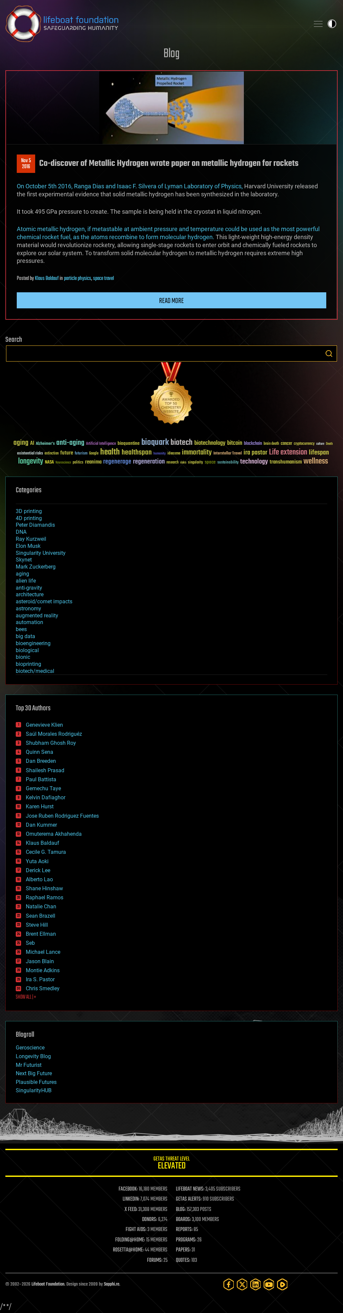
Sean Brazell (40, 916)
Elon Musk (28, 546)
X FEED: (131, 1209)
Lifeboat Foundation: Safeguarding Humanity (154, 23)
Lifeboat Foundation (47, 1284)
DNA (21, 532)
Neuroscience (63, 463)
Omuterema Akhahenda (54, 834)
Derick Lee (38, 870)
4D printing (29, 518)
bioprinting (28, 664)
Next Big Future (34, 1073)
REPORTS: (184, 1229)
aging (20, 443)
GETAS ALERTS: (189, 1199)
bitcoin (234, 443)
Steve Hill (37, 925)
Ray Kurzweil (31, 539)
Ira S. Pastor (40, 979)
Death (329, 444)
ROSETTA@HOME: (128, 1250)
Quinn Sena (39, 752)
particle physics (77, 278)
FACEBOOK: (128, 1189)
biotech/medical (35, 671)
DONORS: (149, 1219)
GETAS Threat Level (171, 1164)
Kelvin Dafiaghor (45, 797)
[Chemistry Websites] (171, 394)
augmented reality (37, 615)
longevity (30, 461)
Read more (171, 301)
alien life (26, 581)
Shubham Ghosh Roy (51, 743)
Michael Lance (43, 952)
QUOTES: (183, 1260)
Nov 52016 (26, 164)
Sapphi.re (111, 1284)
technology (254, 462)
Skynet (24, 560)
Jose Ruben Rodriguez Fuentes (62, 816)
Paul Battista (41, 779)
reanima (93, 462)
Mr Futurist (29, 1065)
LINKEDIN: (131, 1199)
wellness (315, 461)
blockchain (253, 443)
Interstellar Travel (227, 453)
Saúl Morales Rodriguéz (54, 734)
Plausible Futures (36, 1082)
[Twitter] (242, 1284)
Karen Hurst (40, 806)
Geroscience (30, 1047)
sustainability (227, 463)
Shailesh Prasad (45, 770)
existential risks (30, 453)
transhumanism (286, 462)
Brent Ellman (41, 934)
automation (29, 622)
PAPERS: (183, 1250)
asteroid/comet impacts (44, 601)
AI (32, 443)
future (66, 453)
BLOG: (181, 1209)
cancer (286, 443)
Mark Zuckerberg (36, 567)
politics (78, 463)
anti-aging (70, 443)
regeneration (149, 462)
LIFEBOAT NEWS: (190, 1189)
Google (93, 453)
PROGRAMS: (186, 1240)
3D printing (29, 511)
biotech (181, 442)
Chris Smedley (43, 988)
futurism (81, 453)
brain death (271, 444)
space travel (103, 278)
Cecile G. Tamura (46, 852)
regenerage (117, 462)
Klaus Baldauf (47, 278)
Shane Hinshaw (44, 888)
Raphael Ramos (44, 897)
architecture (30, 594)
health (110, 452)
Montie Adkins (43, 970)
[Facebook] (228, 1284)
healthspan (137, 452)
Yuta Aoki (37, 861)
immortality (197, 452)
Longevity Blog (33, 1056)
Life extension (288, 452)
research (172, 463)
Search (329, 353)
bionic (23, 657)
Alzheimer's (45, 443)
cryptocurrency (304, 444)
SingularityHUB (34, 1090)
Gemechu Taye (43, 788)
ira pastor (255, 453)
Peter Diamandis (35, 525)
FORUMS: (154, 1260)
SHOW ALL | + (26, 997)
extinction (52, 453)
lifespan (319, 453)
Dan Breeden (41, 761)
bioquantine (129, 443)
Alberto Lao (39, 879)
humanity (159, 454)
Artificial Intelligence (101, 444)
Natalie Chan (41, 906)
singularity (195, 463)
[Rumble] (282, 1284)
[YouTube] (269, 1284)
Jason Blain (40, 961)
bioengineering (33, 643)
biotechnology (209, 443)
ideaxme (173, 453)
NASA (49, 462)
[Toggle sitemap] (318, 23)
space (210, 462)
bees (21, 629)
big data (25, 636)
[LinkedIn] (255, 1284)
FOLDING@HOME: (130, 1240)
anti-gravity (29, 588)
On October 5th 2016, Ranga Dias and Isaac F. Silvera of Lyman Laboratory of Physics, (130, 186)
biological (27, 650)
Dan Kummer (41, 825)
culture (320, 444)
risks (183, 463)
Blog (171, 54)
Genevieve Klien (44, 725)
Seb (30, 943)
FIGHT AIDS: (136, 1229)
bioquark (155, 442)
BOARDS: (183, 1219)
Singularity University (41, 553)
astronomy (28, 608)
